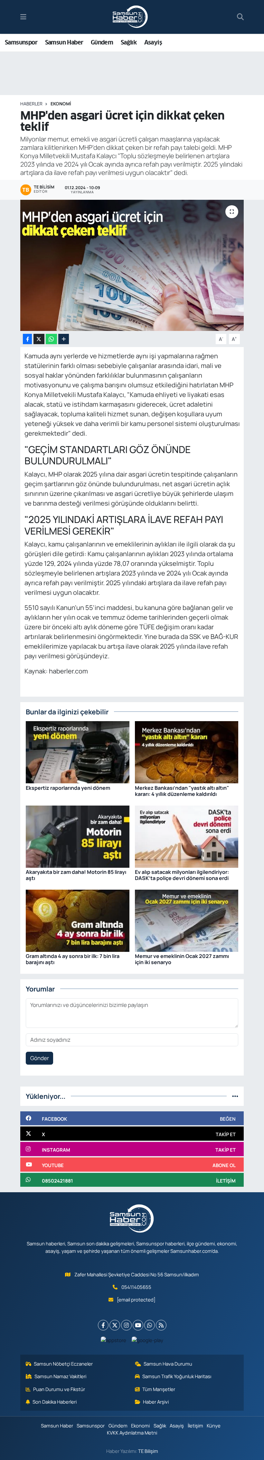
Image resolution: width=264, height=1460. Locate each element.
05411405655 (136, 1287)
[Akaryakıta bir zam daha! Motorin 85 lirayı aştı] (77, 836)
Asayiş (153, 42)
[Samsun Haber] (130, 17)
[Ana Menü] (23, 17)
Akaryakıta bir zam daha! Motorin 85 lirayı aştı (76, 875)
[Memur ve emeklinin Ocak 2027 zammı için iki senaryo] (187, 920)
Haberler (31, 104)
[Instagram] (126, 1325)
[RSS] (161, 1325)
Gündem (102, 42)
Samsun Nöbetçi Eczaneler (63, 1363)
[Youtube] (138, 1325)
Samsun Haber (64, 42)
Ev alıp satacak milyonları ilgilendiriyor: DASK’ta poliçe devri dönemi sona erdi (182, 875)
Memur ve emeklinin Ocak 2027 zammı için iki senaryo (182, 959)
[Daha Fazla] (63, 339)
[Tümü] (235, 1096)
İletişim (195, 1425)
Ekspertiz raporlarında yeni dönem (68, 787)
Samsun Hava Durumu (168, 1363)
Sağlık (129, 42)
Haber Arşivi (156, 1401)
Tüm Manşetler (158, 1389)
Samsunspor (21, 42)
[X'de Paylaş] (38, 339)
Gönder (39, 1058)
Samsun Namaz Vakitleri (60, 1376)
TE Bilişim (148, 1451)
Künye (214, 1425)
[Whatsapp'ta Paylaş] (51, 339)
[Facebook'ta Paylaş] (27, 339)
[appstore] (113, 1340)
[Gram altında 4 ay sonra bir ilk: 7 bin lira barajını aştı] (77, 920)
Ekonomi (61, 104)
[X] (114, 1325)
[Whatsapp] (149, 1325)
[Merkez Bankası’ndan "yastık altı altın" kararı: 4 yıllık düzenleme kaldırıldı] (187, 751)
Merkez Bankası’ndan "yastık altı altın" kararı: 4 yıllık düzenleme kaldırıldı (182, 791)
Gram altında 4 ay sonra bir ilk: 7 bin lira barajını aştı (72, 959)
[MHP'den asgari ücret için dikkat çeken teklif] (132, 265)
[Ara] (240, 17)
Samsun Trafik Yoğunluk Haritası (176, 1376)
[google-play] (147, 1340)
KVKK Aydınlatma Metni (132, 1432)
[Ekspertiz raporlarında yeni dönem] (77, 751)
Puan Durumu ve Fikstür (59, 1389)
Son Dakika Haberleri (55, 1401)
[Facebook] (103, 1325)
